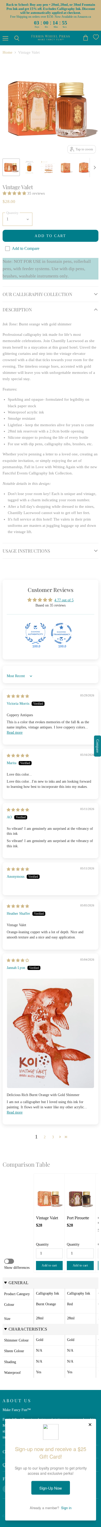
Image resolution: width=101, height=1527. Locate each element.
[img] (18, 696)
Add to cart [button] (49, 1265)
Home (7, 52)
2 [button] (45, 1137)
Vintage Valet (47, 1218)
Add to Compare (25, 248)
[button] (15, 193)
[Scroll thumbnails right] (94, 167)
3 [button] (53, 1137)
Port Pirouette (78, 1218)
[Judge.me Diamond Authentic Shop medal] (35, 633)
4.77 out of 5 (64, 600)
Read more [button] (15, 732)
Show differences (17, 1267)
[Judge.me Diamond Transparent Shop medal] (61, 633)
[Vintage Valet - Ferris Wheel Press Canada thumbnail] (11, 167)
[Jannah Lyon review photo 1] (50, 1033)
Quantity (42, 1244)
